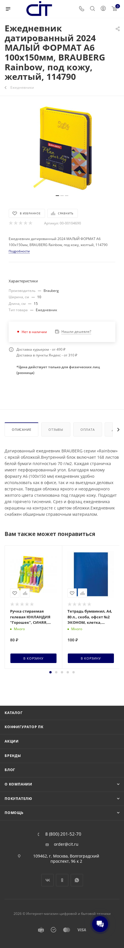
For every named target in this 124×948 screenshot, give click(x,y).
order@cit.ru (66, 844)
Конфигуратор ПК (24, 726)
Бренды (13, 755)
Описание (21, 429)
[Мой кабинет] (103, 9)
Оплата (87, 429)
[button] (50, 672)
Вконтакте (47, 880)
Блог (10, 769)
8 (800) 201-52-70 (63, 834)
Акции (12, 741)
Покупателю (18, 798)
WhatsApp (77, 880)
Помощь (14, 812)
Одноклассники (62, 880)
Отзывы (55, 429)
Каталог (14, 712)
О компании (18, 784)
